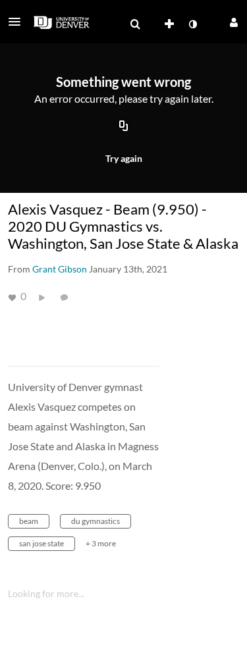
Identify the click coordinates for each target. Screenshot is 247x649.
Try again (123, 158)
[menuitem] (135, 24)
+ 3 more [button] (101, 543)
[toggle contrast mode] (192, 24)
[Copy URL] (123, 127)
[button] (18, 22)
